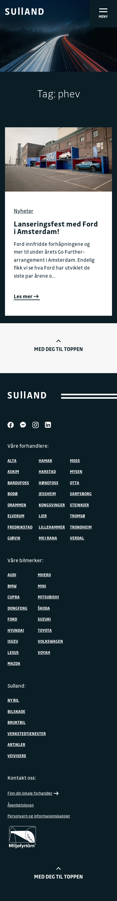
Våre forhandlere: (28, 446)
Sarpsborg (81, 493)
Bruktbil (16, 722)
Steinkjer (79, 504)
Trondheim (81, 526)
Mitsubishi (48, 596)
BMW (12, 585)
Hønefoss (48, 482)
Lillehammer (52, 526)
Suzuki (44, 618)
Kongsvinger (52, 504)
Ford (12, 618)
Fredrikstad (19, 526)
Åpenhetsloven (20, 804)
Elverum (15, 515)
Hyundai (15, 630)
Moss (75, 460)
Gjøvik (13, 537)
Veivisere (16, 755)
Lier (43, 515)
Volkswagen (50, 641)
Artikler (16, 744)
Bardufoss (18, 482)
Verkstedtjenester (26, 733)
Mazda (13, 663)
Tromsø (77, 515)
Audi (11, 574)
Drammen (16, 504)
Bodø (12, 493)
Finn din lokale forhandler (29, 793)
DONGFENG (17, 608)
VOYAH (44, 652)
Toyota (45, 630)
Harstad (47, 471)
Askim (13, 471)
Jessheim (47, 493)
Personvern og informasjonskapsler (38, 815)
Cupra (13, 596)
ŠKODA (44, 608)
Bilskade (16, 711)
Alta (12, 460)
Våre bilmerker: (25, 560)
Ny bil (13, 700)
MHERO (44, 574)
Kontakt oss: (21, 778)
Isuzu (12, 641)
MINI (42, 585)
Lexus (13, 652)
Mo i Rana (48, 537)
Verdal (77, 537)
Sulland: (16, 686)
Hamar (45, 460)
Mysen (76, 471)
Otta (74, 482)
